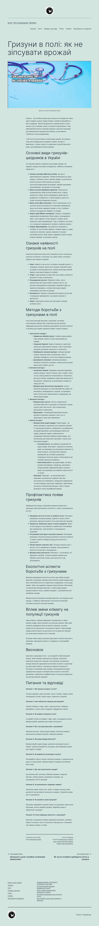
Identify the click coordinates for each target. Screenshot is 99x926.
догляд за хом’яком (62, 841)
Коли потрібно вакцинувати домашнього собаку (46, 891)
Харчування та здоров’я (82, 29)
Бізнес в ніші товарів (15, 882)
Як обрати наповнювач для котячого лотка (49, 895)
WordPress (87, 914)
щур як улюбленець (67, 843)
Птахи (61, 29)
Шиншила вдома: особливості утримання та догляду (47, 883)
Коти (40, 29)
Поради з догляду (50, 29)
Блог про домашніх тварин (22, 23)
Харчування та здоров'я (16, 898)
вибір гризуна (63, 839)
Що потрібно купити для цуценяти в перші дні (49, 899)
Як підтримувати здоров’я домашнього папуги (46, 887)
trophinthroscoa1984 (35, 839)
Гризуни (33, 29)
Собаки (68, 29)
